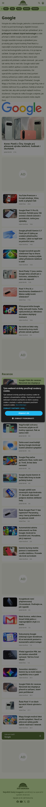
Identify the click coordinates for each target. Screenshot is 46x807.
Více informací (21, 405)
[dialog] (23, 403)
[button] (23, 408)
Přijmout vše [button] (24, 413)
